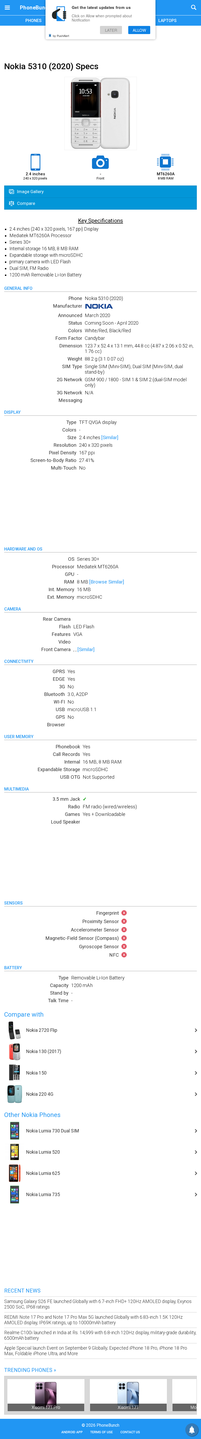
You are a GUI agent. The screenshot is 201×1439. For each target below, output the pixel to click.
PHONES (33, 20)
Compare (25, 203)
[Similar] (109, 437)
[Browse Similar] (106, 582)
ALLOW (139, 30)
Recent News (22, 1291)
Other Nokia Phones (32, 1115)
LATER (111, 30)
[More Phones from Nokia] (99, 307)
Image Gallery (30, 191)
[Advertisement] (100, 43)
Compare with (24, 1014)
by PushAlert (61, 36)
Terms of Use (101, 1432)
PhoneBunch (35, 7)
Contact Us (130, 1432)
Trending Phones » (30, 1370)
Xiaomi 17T (128, 1407)
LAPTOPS (167, 20)
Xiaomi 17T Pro (46, 1407)
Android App (72, 1432)
